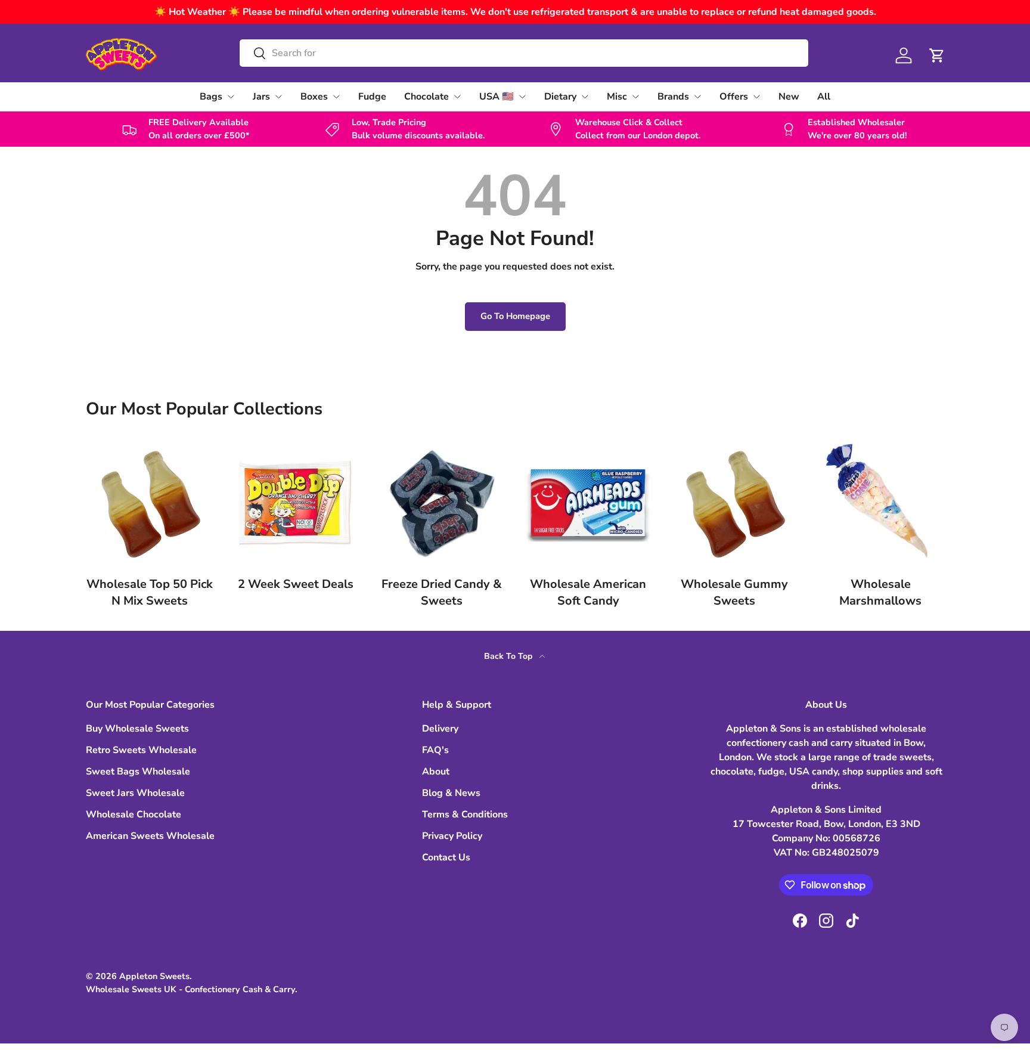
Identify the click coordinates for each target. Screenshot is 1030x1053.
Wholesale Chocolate (133, 814)
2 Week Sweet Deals (295, 584)
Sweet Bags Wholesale (138, 771)
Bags (211, 96)
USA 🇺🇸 (496, 96)
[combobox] (524, 53)
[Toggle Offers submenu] (756, 96)
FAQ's (435, 750)
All (823, 96)
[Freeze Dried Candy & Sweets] (442, 502)
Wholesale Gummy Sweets (734, 592)
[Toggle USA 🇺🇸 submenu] (522, 96)
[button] (937, 55)
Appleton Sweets (154, 976)
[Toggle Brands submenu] (697, 96)
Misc (617, 96)
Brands (673, 96)
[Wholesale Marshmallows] (880, 502)
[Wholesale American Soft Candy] (588, 502)
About (435, 771)
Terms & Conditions (465, 814)
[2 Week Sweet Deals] (295, 502)
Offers (733, 96)
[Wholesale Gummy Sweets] (734, 502)
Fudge (372, 96)
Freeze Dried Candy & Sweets (441, 592)
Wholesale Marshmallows (880, 592)
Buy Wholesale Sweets (137, 728)
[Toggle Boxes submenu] (336, 96)
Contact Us (446, 857)
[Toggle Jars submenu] (278, 96)
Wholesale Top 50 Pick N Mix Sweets (149, 592)
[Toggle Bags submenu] (231, 96)
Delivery (440, 728)
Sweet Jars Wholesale (135, 793)
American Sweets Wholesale (150, 836)
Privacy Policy (452, 836)
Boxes (314, 96)
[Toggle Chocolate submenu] (457, 96)
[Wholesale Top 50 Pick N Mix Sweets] (149, 502)
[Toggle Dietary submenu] (585, 96)
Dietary (560, 96)
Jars (261, 96)
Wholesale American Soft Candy (588, 592)
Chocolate (426, 96)
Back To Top (509, 656)
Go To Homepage (515, 316)
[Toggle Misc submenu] (635, 96)
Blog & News (451, 793)
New (788, 96)
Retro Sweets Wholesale (141, 750)
